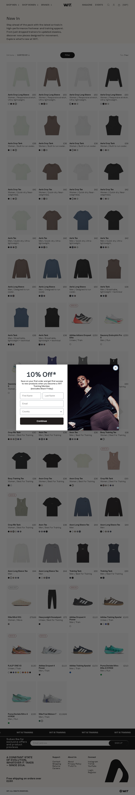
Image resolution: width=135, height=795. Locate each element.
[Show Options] (61, 411)
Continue (42, 421)
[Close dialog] (115, 368)
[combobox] (41, 411)
